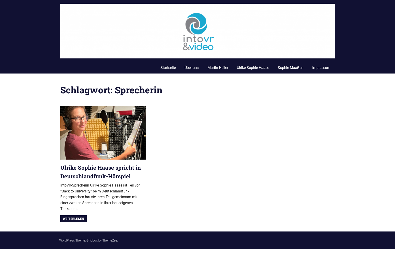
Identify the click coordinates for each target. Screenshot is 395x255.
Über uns (191, 68)
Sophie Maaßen (290, 68)
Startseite (168, 68)
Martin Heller (218, 68)
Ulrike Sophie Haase (253, 68)
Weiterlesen (73, 219)
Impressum (321, 68)
